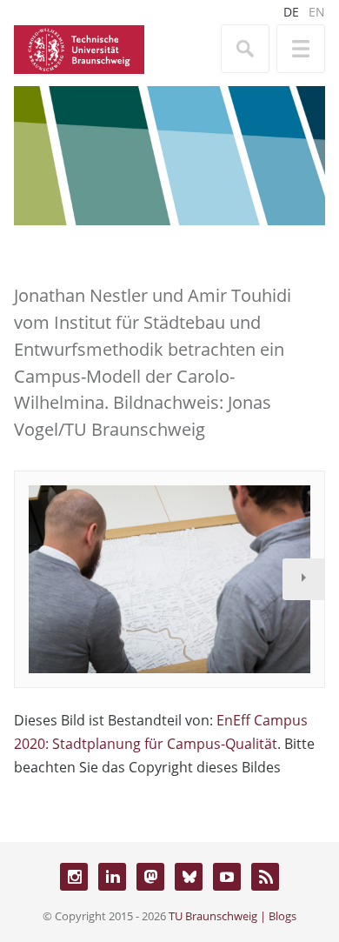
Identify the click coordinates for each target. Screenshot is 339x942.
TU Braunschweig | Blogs (232, 916)
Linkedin (112, 877)
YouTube (227, 877)
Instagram (74, 877)
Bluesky (189, 877)
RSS (265, 877)
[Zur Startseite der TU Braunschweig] (79, 47)
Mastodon (150, 877)
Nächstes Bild (303, 579)
